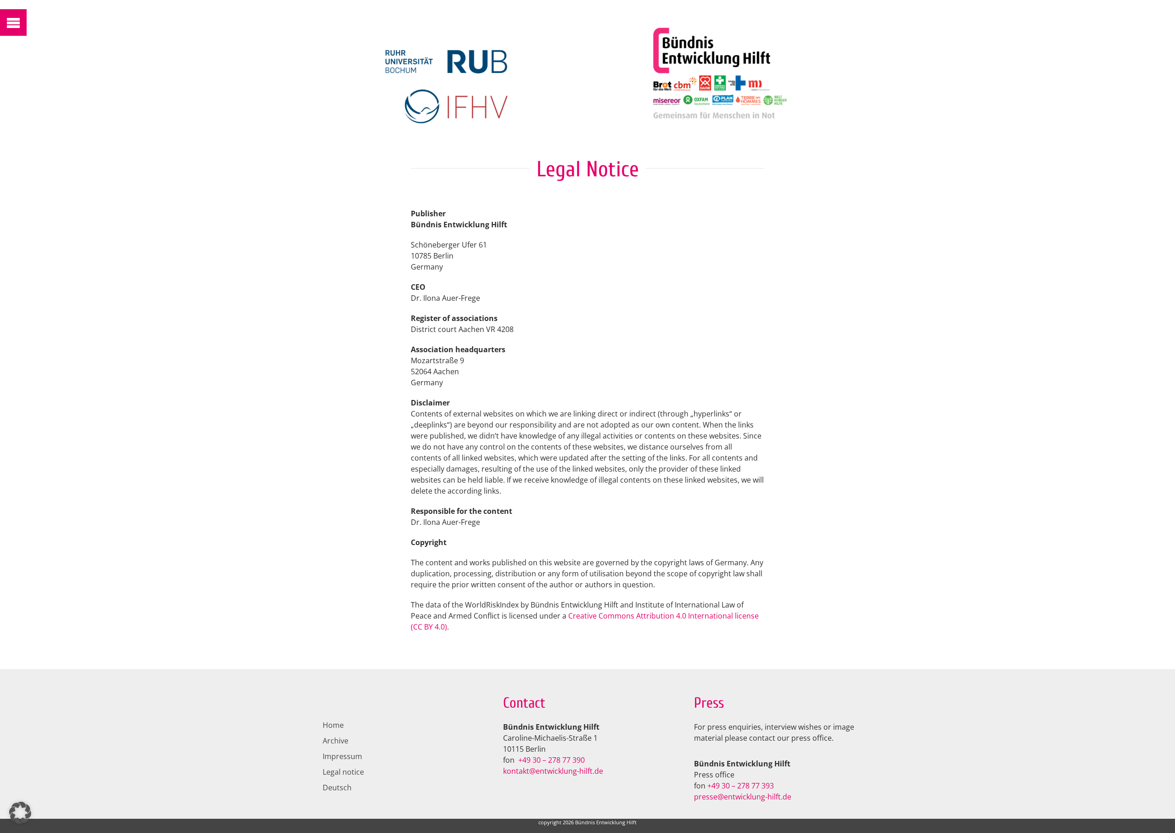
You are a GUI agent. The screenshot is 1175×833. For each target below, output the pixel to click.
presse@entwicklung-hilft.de (742, 797)
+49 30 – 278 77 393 (740, 786)
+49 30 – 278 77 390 (551, 760)
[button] (20, 813)
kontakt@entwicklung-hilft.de (553, 771)
